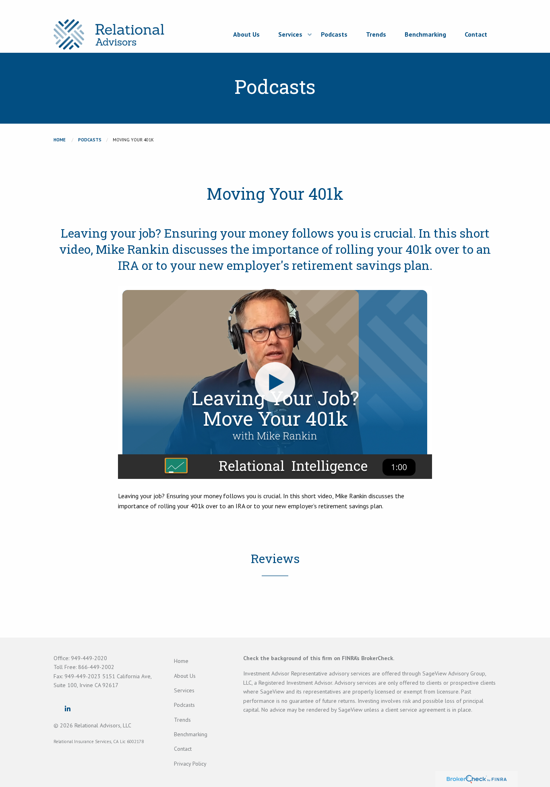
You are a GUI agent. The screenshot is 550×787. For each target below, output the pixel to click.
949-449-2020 (89, 658)
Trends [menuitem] (376, 34)
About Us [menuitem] (246, 34)
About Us (185, 675)
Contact (183, 748)
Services (184, 690)
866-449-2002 (96, 667)
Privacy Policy (190, 763)
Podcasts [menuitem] (334, 34)
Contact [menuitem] (476, 34)
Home (60, 140)
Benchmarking (190, 734)
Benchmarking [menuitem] (425, 34)
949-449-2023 (83, 676)
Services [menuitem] (290, 34)
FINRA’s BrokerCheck (367, 658)
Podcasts (89, 140)
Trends (182, 719)
